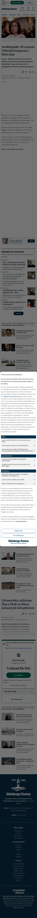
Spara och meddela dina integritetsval (13, 483)
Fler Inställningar (18, 535)
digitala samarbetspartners (13, 396)
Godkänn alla (18, 531)
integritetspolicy (21, 521)
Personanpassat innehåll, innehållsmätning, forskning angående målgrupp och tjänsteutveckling (17, 450)
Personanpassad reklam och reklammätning (15, 445)
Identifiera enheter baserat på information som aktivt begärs (16, 465)
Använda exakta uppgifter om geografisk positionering (14, 460)
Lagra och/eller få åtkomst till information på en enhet (16, 441)
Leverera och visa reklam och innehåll (13, 479)
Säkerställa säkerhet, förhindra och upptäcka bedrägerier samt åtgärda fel (15, 475)
